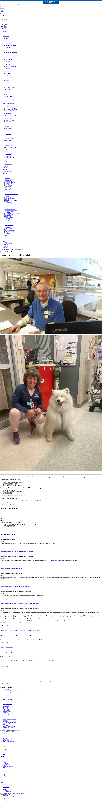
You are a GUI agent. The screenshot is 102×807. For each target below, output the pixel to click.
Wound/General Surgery (9, 203)
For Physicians (5, 774)
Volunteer (7, 244)
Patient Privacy (5, 801)
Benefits (4, 765)
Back (6, 174)
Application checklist (7, 693)
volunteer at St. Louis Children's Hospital (50, 560)
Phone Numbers (8, 229)
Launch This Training (7, 694)
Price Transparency (6, 802)
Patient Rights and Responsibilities (9, 719)
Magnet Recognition (6, 778)
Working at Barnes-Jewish (8, 766)
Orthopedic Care (8, 190)
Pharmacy (8, 155)
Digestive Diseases (8, 180)
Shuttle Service (9, 121)
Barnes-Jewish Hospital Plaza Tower (11, 504)
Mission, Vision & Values (7, 753)
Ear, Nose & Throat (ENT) (10, 181)
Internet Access (9, 130)
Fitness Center (8, 227)
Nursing (4, 762)
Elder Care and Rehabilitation (10, 182)
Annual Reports (6, 749)
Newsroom (5, 788)
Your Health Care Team (10, 157)
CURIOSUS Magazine (7, 791)
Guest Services (8, 219)
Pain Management (8, 191)
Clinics (6, 176)
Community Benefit (6, 751)
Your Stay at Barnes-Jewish (10, 230)
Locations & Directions (9, 214)
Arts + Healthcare (8, 243)
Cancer (6, 175)
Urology (6, 201)
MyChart (2, 11)
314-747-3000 (11, 731)
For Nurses (5, 775)
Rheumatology (8, 197)
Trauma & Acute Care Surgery (11, 200)
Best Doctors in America (7, 748)
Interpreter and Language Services (9, 713)
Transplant (7, 199)
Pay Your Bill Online (10, 110)
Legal (4, 799)
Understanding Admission (11, 153)
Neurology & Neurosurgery (10, 188)
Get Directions (3, 19)
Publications (5, 789)
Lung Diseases (8, 186)
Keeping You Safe (6, 701)
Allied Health (5, 763)
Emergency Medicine (9, 183)
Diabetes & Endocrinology (10, 179)
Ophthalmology (8, 189)
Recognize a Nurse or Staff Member (12, 213)
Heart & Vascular (8, 185)
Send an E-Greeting (9, 217)
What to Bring (8, 151)
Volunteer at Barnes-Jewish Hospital (9, 726)
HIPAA (4, 800)
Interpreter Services (9, 131)
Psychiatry (7, 195)
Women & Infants (8, 202)
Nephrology (7, 187)
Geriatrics (7, 184)
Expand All (7, 510)
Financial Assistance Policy (11, 108)
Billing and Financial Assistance (11, 207)
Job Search (5, 761)
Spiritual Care (8, 134)
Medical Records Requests (8, 717)
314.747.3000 (11, 5)
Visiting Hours (9, 156)
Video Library (5, 790)
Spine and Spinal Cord (9, 198)
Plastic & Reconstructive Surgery (11, 194)
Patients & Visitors (6, 205)
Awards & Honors (6, 750)
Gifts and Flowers (8, 218)
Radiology (7, 196)
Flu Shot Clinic (5, 708)
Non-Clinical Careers (7, 764)
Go (1, 18)
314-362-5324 (38, 500)
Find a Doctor (5, 31)
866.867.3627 (17, 4)
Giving (4, 159)
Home (1, 249)
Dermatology (7, 178)
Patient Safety (8, 154)
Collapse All (2, 510)
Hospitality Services (6, 710)
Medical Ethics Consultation (8, 716)
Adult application (6, 689)
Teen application (6, 691)
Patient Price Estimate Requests (12, 109)
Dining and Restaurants (10, 149)
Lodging (7, 150)
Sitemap (4, 803)
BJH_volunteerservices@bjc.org (28, 500)
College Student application (8, 690)
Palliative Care (8, 193)
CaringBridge (7, 212)
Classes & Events (6, 787)
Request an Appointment (7, 33)
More (4, 754)
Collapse (7, 528)
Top (2, 528)
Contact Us (8, 19)
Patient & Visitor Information (8, 103)
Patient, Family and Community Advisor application (12, 692)
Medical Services (6, 36)
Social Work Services (10, 133)
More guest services (9, 135)
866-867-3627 (17, 730)
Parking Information (10, 120)
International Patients (9, 226)
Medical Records (8, 228)
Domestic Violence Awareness (8, 705)
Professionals (5, 777)
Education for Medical (7, 776)
